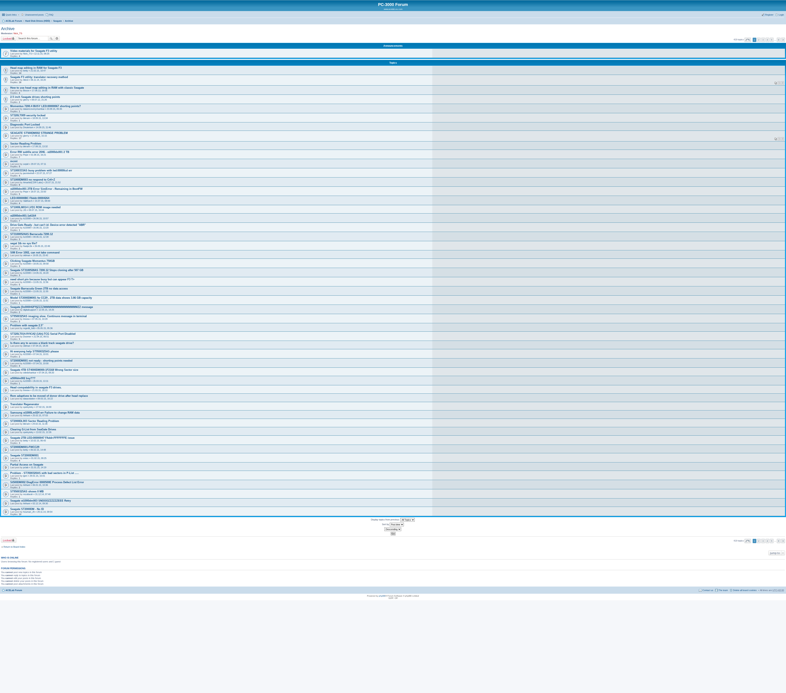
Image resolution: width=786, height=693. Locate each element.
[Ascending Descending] (393, 529)
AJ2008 (27, 218)
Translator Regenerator (24, 404)
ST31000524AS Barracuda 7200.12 (31, 234)
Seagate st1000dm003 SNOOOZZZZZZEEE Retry (40, 500)
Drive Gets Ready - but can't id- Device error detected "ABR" (48, 224)
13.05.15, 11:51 (40, 300)
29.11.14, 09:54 (44, 512)
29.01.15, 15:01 (37, 476)
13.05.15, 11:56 (40, 282)
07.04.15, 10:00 (41, 363)
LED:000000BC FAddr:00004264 (29, 198)
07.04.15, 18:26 (40, 346)
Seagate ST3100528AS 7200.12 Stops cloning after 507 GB (46, 270)
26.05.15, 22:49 (42, 246)
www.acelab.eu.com (393, 9)
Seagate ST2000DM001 (24, 455)
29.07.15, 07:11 (38, 164)
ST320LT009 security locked (27, 115)
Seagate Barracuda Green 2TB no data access (39, 288)
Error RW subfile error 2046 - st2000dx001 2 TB (39, 152)
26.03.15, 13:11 (40, 381)
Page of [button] (747, 40)
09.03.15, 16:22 (45, 398)
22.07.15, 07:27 (44, 173)
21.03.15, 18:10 (39, 390)
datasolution (29, 398)
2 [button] (758, 40)
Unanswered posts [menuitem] (34, 15)
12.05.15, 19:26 (46, 310)
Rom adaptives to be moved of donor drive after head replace (49, 395)
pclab (25, 467)
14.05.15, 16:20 (41, 273)
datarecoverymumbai (33, 109)
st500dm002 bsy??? (22, 378)
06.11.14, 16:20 (38, 80)
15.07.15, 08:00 (42, 201)
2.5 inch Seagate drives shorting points (35, 96)
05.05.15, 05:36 (45, 328)
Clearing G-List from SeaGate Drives (33, 429)
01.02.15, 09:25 (38, 458)
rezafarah (28, 494)
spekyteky (28, 407)
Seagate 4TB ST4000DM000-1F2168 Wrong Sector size (44, 369)
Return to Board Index (14, 547)
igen (25, 476)
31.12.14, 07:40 (43, 494)
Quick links (11, 15)
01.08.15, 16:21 (38, 155)
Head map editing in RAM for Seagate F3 (36, 67)
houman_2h (29, 512)
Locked (7, 38)
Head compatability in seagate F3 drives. (36, 387)
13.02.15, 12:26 (43, 432)
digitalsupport (29, 310)
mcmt (13, 161)
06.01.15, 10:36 (40, 485)
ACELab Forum (14, 21)
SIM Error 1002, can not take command (35, 252)
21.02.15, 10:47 (38, 70)
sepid (25, 164)
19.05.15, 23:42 (40, 255)
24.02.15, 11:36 (39, 424)
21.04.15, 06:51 (41, 336)
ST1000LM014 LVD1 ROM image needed (35, 207)
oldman (26, 255)
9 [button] (778, 40)
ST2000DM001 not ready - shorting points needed (41, 360)
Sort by (386, 524)
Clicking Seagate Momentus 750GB (32, 260)
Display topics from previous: (385, 519)
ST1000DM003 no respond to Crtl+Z (32, 179)
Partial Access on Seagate (26, 464)
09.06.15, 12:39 (41, 237)
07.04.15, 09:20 (46, 372)
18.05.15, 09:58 (41, 263)
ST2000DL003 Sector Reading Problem (34, 421)
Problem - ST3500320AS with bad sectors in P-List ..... (44, 473)
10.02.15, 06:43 (38, 440)
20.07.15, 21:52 (53, 182)
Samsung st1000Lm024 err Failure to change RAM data (45, 412)
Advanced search (57, 38)
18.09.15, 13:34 (40, 118)
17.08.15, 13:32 (40, 146)
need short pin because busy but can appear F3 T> (42, 279)
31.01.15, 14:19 (38, 467)
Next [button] (783, 40)
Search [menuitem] (782, 21)
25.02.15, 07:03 (40, 415)
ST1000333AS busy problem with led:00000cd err (41, 170)
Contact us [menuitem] (707, 590)
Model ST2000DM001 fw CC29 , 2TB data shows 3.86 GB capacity (51, 297)
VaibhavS (27, 201)
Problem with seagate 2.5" (26, 325)
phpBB (382, 596)
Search (51, 38)
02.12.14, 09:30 (40, 503)
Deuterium (28, 127)
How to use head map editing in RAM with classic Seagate (47, 87)
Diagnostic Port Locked (25, 124)
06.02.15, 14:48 (38, 450)
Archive (69, 21)
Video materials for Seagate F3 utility (33, 50)
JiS (24, 210)
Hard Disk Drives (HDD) (37, 21)
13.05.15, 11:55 (40, 291)
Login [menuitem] (781, 15)
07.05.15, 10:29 (39, 319)
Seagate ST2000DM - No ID (27, 509)
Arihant (26, 415)
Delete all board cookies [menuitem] (745, 590)
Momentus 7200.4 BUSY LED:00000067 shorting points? (45, 106)
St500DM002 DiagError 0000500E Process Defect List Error (47, 482)
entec (26, 458)
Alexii (25, 80)
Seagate (57, 21)
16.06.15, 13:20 (41, 227)
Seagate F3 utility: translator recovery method (39, 77)
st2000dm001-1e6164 (23, 215)
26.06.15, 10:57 (41, 218)
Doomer (27, 336)
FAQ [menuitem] (51, 15)
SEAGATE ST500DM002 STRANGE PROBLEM (39, 133)
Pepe (25, 155)
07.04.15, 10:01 (41, 354)
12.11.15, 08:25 (41, 53)
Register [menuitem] (769, 15)
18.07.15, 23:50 (38, 191)
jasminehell (28, 173)
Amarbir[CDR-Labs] (33, 182)
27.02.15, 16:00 (43, 407)
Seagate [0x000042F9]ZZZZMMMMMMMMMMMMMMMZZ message (51, 307)
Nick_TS (18, 33)
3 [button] (763, 40)
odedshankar (29, 372)
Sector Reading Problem (25, 143)
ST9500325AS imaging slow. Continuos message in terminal (48, 316)
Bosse (26, 90)
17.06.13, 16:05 (39, 90)
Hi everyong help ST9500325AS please (34, 351)
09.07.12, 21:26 (39, 99)
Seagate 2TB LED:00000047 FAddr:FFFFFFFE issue (42, 437)
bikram (26, 118)
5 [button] (771, 40)
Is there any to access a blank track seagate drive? (42, 343)
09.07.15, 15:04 (36, 210)
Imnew (26, 319)
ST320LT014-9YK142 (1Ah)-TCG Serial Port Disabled (43, 333)
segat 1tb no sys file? (23, 243)
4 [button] (767, 40)
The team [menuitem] (723, 590)
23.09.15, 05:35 (54, 109)
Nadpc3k (27, 246)
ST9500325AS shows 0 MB (27, 491)
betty (25, 70)
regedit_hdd (29, 328)
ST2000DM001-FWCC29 (24, 447)
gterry (26, 99)
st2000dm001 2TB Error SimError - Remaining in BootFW (46, 188)
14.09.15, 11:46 (43, 127)
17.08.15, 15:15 (39, 136)
